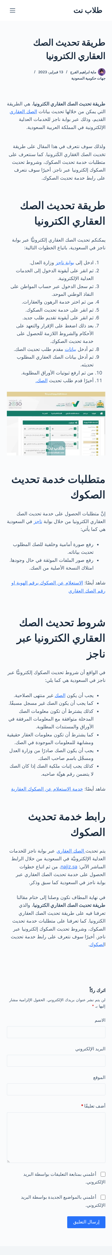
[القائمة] (12, 10)
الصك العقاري (23, 111)
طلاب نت (87, 10)
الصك (60, 695)
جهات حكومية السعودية (88, 78)
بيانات (70, 349)
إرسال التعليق (86, 1222)
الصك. (41, 380)
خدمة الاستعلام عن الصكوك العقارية (47, 789)
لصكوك (97, 944)
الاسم (100, 1020)
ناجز (38, 521)
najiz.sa (69, 867)
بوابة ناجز (65, 262)
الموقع (99, 1077)
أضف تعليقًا (93, 1106)
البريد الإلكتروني (90, 1049)
